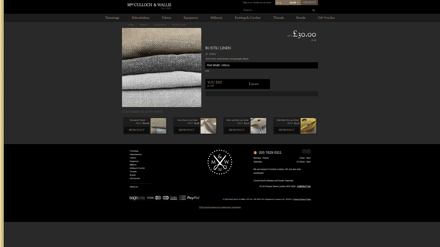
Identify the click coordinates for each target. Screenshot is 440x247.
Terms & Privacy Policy (302, 199)
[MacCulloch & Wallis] (149, 6)
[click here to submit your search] (314, 10)
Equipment (134, 161)
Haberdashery (136, 154)
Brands (133, 175)
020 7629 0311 (270, 152)
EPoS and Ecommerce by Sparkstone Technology (220, 207)
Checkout (309, 2)
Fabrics (133, 158)
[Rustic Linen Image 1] (161, 67)
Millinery (133, 165)
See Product (137, 130)
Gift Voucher (135, 178)
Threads (133, 171)
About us (134, 187)
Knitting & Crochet (137, 168)
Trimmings (134, 151)
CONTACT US (304, 186)
